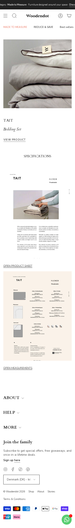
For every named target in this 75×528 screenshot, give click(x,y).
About (40, 491)
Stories (51, 491)
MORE (10, 427)
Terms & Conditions (14, 499)
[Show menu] (5, 15)
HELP (9, 412)
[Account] (60, 15)
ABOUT (12, 398)
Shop (31, 491)
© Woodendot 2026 (14, 491)
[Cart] (69, 15)
